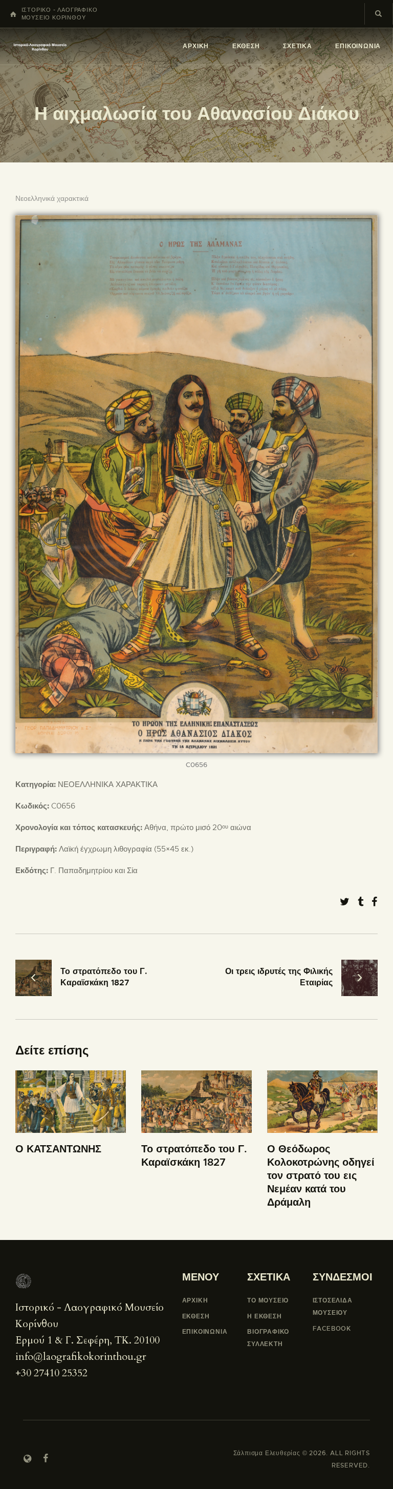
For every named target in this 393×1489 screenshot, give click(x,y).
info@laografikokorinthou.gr (80, 1356)
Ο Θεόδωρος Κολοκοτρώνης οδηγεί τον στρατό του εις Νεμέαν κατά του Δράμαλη (321, 1176)
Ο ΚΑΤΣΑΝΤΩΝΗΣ (58, 1149)
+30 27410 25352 (51, 1373)
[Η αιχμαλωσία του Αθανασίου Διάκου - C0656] (196, 221)
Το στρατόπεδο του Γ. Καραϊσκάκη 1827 (194, 1156)
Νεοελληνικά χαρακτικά (52, 198)
